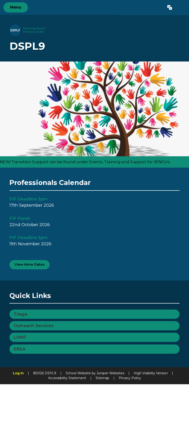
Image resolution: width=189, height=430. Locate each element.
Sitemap (102, 378)
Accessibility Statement (67, 378)
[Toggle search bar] (180, 7)
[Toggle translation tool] (170, 7)
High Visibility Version (151, 373)
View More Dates (29, 264)
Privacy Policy (130, 378)
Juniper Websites (110, 373)
